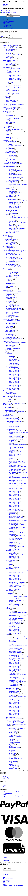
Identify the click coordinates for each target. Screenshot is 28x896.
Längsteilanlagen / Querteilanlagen (17, 444)
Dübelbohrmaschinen (14, 176)
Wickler (8, 414)
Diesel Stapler (9, 362)
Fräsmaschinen (9, 568)
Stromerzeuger (9, 148)
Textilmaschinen (7, 390)
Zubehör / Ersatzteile (14, 71)
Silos (7, 287)
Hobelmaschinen (10, 196)
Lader (7, 86)
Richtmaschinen (13, 459)
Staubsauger (9, 346)
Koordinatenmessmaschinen (13, 320)
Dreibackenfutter (13, 735)
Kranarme (11, 356)
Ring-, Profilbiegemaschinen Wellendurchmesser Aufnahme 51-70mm (17, 462)
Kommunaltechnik (7, 246)
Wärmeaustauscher (11, 151)
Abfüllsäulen (9, 46)
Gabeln (10, 355)
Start (1, 35)
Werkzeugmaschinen (8, 21)
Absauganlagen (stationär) (15, 170)
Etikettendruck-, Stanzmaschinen (14, 108)
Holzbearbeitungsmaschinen (10, 166)
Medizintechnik (7, 317)
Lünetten (11, 743)
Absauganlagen (9, 167)
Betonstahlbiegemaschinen (15, 436)
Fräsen (7, 130)
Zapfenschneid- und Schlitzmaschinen (18, 184)
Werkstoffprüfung (10, 323)
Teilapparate (12, 760)
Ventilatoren (12, 171)
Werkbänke (11, 764)
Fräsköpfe (11, 739)
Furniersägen (12, 220)
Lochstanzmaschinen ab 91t (16, 448)
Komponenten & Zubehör (12, 143)
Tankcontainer (12, 273)
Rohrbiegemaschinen (14, 465)
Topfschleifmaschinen (14, 683)
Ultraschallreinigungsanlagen (13, 348)
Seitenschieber (12, 359)
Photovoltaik (9, 144)
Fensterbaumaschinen (11, 181)
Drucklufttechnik (7, 111)
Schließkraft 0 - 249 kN (14, 265)
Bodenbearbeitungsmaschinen (13, 291)
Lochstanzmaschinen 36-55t (16, 447)
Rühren (7, 133)
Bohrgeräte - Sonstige (14, 79)
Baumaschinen (6, 67)
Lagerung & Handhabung (12, 312)
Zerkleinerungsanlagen (11, 162)
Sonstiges (11, 601)
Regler (7, 121)
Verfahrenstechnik (7, 407)
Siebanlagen (9, 160)
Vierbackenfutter (13, 761)
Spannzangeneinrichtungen (15, 758)
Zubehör (8, 126)
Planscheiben (12, 750)
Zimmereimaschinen (11, 233)
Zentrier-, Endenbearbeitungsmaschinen (16, 724)
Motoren (5, 324)
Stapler (4, 352)
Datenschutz (6, 778)
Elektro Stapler (9, 366)
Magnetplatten (12, 744)
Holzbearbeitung (7, 24)
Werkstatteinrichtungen (12, 244)
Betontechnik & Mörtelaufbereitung (15, 74)
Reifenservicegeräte (11, 242)
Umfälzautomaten (13, 182)
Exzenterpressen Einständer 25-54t (17, 614)
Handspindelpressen (14, 616)
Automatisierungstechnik (9, 60)
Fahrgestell (11, 399)
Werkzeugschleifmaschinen (15, 685)
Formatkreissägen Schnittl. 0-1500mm (18, 217)
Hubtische (8, 53)
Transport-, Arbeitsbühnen (12, 93)
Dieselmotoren (9, 327)
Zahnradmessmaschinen (15, 604)
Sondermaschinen (7, 349)
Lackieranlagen (9, 334)
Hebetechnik (9, 240)
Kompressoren (9, 115)
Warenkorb (6, 786)
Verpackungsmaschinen (12, 316)
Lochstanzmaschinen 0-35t (15, 446)
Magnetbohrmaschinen (14, 514)
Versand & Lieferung (8, 793)
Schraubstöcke (12, 754)
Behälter (8, 105)
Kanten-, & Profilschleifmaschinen (17, 228)
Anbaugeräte (9, 353)
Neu (4, 19)
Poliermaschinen (10, 608)
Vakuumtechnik (7, 404)
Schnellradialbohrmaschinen (16, 538)
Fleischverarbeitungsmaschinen (14, 308)
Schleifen (8, 136)
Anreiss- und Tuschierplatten (16, 728)
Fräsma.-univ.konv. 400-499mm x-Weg (18, 570)
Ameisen (8, 269)
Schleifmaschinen (10, 227)
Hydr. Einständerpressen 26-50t (17, 622)
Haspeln (11, 443)
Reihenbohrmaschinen (14, 178)
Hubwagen (8, 276)
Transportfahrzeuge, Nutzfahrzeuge (12, 396)
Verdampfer (9, 236)
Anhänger (8, 397)
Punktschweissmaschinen (15, 694)
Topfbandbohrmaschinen (15, 180)
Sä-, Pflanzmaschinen (11, 295)
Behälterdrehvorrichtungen (15, 435)
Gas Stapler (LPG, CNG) (12, 388)
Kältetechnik (6, 235)
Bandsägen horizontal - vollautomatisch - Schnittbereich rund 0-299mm (18, 643)
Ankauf (5, 26)
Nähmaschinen (9, 392)
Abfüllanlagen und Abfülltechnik (11, 45)
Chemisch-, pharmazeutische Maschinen (13, 104)
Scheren (8, 158)
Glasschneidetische (10, 165)
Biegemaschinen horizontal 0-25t (17, 437)
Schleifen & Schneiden (11, 90)
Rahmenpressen (13, 213)
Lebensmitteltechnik (8, 300)
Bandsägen (11, 216)
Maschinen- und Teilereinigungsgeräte (15, 342)
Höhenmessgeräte (13, 598)
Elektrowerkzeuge (7, 127)
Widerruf (5, 794)
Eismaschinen (9, 306)
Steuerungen (9, 65)
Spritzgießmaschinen (11, 264)
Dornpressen (12, 611)
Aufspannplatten (13, 729)
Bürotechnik (6, 96)
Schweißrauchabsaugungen (15, 698)
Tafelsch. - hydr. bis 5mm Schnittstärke (18, 486)
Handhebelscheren (13, 441)
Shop (4, 18)
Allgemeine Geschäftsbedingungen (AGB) (13, 796)
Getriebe (8, 329)
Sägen (7, 134)
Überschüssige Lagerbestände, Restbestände (14, 403)
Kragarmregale (9, 279)
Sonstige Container (13, 272)
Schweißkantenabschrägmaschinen (17, 696)
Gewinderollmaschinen (14, 583)
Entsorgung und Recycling (9, 152)
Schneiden (8, 137)
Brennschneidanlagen (14, 691)
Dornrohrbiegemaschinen (15, 439)
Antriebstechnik (7, 22)
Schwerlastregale (10, 286)
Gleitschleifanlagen (13, 677)
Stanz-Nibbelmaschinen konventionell (18, 477)
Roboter (8, 61)
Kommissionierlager (11, 278)
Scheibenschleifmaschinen (15, 229)
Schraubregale (9, 284)
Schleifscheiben (13, 753)
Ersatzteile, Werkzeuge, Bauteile (14, 254)
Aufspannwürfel (13, 732)
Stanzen (11, 565)
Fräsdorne (11, 738)
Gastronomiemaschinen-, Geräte (14, 309)
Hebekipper (11, 304)
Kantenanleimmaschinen (12, 199)
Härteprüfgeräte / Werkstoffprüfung (18, 596)
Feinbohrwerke (12, 513)
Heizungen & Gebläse (11, 141)
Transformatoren (10, 149)
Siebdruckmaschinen (11, 109)
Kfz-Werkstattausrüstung (9, 239)
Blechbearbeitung (10, 429)
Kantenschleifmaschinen (15, 680)
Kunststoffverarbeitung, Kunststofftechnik (13, 250)
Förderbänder (9, 52)
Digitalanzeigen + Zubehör (15, 594)
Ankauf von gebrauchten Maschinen (12, 791)
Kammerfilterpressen (11, 408)
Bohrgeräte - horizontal (14, 78)
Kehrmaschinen (9, 247)
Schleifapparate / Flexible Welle (17, 681)
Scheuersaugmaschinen (12, 344)
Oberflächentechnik (8, 331)
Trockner (8, 123)
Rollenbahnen (9, 57)
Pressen (8, 154)
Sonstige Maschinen (11, 59)
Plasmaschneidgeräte (14, 692)
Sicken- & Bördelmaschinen (15, 475)
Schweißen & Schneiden (12, 689)
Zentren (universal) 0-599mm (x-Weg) (18, 424)
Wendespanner (12, 762)
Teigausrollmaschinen (14, 305)
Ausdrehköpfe (12, 733)
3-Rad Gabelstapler (13, 367)
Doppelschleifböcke (14, 673)
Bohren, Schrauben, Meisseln (13, 129)
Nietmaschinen (12, 450)
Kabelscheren (12, 159)
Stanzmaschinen (10, 395)
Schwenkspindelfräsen (14, 192)
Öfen (7, 607)
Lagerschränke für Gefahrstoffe (14, 282)
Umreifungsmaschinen (11, 413)
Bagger (7, 70)
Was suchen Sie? (10, 14)
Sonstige (11, 203)
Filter (7, 114)
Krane (7, 83)
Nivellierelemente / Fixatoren (16, 749)
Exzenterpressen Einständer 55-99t (17, 615)
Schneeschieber (13, 357)
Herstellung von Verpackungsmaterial (15, 411)
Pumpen (8, 56)
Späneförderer (12, 757)
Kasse (4, 785)
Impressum (5, 777)
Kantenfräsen (12, 189)
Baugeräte (8, 72)
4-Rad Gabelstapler (13, 363)
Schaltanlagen (9, 63)
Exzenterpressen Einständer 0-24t (17, 612)
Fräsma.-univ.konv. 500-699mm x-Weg (18, 572)
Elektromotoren (7, 25)
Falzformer (11, 440)
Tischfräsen (11, 194)
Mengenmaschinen (10, 313)
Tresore (7, 103)
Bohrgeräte (8, 76)
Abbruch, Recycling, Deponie (13, 68)
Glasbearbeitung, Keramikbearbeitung (12, 163)
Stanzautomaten (13, 626)
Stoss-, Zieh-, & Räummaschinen (14, 718)
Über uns (5, 4)
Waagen (11, 603)
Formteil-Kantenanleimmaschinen (17, 200)
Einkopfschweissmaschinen (15, 258)
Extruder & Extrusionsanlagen (13, 255)
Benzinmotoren (9, 326)
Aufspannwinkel (13, 731)
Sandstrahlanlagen (10, 335)
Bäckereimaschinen (10, 301)
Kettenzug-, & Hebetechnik (12, 54)
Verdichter (8, 238)
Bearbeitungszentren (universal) (14, 421)
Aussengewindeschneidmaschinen (17, 582)
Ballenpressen (12, 155)
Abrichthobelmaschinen (15, 198)
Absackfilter (12, 169)
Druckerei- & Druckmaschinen (10, 107)
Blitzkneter (11, 302)
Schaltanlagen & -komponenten (14, 145)
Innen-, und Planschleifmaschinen (17, 678)
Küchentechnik (9, 311)
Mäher (7, 249)
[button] (1, 36)
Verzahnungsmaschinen (12, 720)
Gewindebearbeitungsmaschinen (14, 581)
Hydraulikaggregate (13, 740)
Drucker (8, 97)
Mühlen (8, 262)
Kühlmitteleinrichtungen (15, 742)
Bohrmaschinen (10, 173)
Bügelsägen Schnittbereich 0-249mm (18, 645)
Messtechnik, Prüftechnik (9, 319)
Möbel (7, 98)
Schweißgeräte (12, 695)
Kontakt (5, 5)
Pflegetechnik (9, 294)
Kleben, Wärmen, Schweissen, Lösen (15, 132)
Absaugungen (12, 727)
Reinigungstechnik (10, 315)
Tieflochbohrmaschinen (14, 539)
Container (8, 271)
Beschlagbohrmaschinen (15, 174)
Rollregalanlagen (10, 283)
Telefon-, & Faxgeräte (11, 101)
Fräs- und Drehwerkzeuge (15, 736)
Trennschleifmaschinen (14, 684)
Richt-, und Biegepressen (15, 623)
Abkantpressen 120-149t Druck (17, 430)
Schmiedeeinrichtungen (12, 688)
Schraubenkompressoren (15, 116)
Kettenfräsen (12, 191)
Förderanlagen (9, 50)
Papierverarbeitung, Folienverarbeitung (12, 338)
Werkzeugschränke (13, 768)
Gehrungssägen (12, 221)
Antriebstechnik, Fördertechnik (11, 48)
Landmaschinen (7, 290)
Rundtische (11, 751)
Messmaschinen (10, 593)
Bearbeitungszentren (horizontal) (14, 418)
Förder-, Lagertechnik (11, 293)
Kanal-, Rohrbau (10, 82)
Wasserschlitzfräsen (14, 261)
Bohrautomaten (13, 512)
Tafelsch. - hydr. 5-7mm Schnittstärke (18, 483)
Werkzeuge (8, 94)
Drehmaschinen (10, 550)
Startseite (5, 17)
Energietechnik (6, 140)
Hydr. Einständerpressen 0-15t (16, 621)
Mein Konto (6, 784)
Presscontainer (12, 156)
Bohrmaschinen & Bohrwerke (13, 510)
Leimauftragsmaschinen (12, 210)
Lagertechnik (6, 268)
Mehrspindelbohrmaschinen (16, 177)
